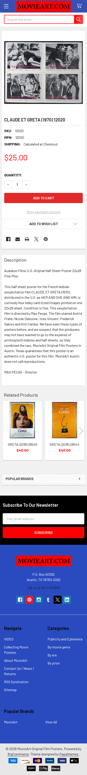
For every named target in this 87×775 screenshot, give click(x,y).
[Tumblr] (48, 600)
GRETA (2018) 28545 (22, 444)
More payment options (43, 212)
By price (54, 663)
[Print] (27, 239)
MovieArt (11, 722)
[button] (43, 224)
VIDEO (8, 639)
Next (81, 431)
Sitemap (10, 690)
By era (52, 655)
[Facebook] (8, 239)
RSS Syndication (16, 682)
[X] (36, 239)
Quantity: (13, 175)
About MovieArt (15, 660)
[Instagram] (39, 600)
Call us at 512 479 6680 (43, 587)
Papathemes (69, 754)
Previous (5, 431)
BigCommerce (18, 754)
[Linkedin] (67, 600)
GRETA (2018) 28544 (64, 444)
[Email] (18, 239)
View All (51, 722)
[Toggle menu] (6, 6)
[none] (43, 72)
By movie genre (59, 647)
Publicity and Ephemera (65, 639)
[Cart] (80, 6)
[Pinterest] (46, 239)
